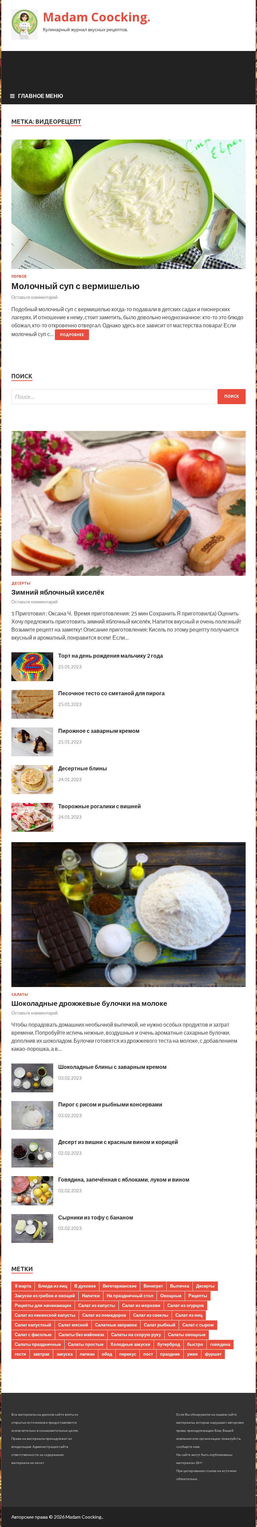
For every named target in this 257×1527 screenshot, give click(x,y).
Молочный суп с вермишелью (75, 285)
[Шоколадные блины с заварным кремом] (32, 1090)
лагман (87, 1354)
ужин (192, 1354)
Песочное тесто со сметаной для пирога (111, 693)
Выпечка (179, 1286)
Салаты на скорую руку (136, 1334)
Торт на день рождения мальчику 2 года (110, 655)
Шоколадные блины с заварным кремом (112, 1067)
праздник (170, 1354)
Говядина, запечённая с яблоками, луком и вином (123, 1179)
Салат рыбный (159, 1324)
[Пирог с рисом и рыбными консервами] (32, 1128)
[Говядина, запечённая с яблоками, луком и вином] (32, 1203)
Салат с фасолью (33, 1334)
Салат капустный (33, 1324)
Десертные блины (82, 768)
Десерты (20, 583)
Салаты (19, 994)
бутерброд (168, 1344)
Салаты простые (85, 1344)
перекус (127, 1354)
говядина (220, 1344)
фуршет (213, 1354)
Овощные (170, 1295)
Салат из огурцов (185, 1305)
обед (107, 1354)
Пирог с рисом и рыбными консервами (110, 1104)
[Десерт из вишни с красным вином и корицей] (32, 1165)
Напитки (91, 1295)
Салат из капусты (96, 1305)
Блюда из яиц (52, 1286)
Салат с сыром (198, 1324)
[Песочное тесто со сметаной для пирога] (32, 716)
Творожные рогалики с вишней (99, 806)
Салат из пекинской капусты (45, 1315)
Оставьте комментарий (34, 297)
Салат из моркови (141, 1305)
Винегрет (153, 1286)
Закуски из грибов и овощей (45, 1295)
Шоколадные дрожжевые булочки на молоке (89, 1003)
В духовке (85, 1286)
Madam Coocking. (97, 17)
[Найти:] (128, 396)
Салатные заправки (116, 1324)
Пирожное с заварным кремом (99, 730)
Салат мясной (73, 1324)
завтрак (41, 1354)
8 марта (23, 1286)
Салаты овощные (186, 1334)
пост (148, 1354)
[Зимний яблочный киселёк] (128, 577)
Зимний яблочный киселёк (57, 592)
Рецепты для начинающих (43, 1305)
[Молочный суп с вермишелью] (128, 207)
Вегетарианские (120, 1286)
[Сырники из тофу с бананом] (32, 1241)
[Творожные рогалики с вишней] (32, 829)
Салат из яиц (188, 1315)
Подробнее (72, 335)
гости (20, 1354)
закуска (65, 1354)
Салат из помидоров (104, 1315)
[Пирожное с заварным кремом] (32, 754)
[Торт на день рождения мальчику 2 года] (32, 679)
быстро (195, 1344)
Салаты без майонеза (81, 1334)
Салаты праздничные (38, 1344)
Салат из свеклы (150, 1315)
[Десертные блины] (32, 792)
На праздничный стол (130, 1295)
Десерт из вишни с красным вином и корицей (118, 1142)
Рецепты (197, 1295)
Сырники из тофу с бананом (95, 1217)
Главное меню (40, 96)
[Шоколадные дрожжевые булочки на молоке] (128, 988)
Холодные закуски (130, 1344)
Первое (19, 276)
